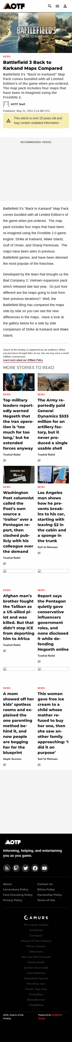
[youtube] (45, 868)
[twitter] (26, 868)
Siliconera (36, 951)
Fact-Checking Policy (18, 895)
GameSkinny (36, 973)
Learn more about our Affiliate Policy (23, 360)
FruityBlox (36, 994)
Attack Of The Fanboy (36, 941)
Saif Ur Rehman (48, 547)
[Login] (65, 6)
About (7, 884)
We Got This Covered (36, 957)
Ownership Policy (49, 895)
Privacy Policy (12, 900)
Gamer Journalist (36, 967)
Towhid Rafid (11, 454)
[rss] (7, 868)
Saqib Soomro (12, 758)
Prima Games (36, 946)
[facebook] (35, 868)
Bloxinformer (36, 999)
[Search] (50, 6)
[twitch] (16, 868)
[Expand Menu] (57, 6)
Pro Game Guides (36, 925)
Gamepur (36, 935)
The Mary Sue (36, 983)
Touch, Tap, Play (36, 989)
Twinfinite (36, 930)
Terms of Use (46, 900)
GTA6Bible (36, 1005)
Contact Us (45, 884)
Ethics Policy (46, 889)
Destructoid (36, 962)
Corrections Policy (15, 889)
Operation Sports (36, 978)
